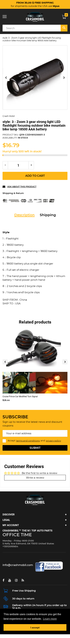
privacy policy (53, 440)
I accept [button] (35, 627)
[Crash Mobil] (35, 16)
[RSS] (23, 580)
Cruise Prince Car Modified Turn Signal (20, 396)
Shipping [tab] (48, 215)
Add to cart (35, 175)
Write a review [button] (35, 477)
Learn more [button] (50, 618)
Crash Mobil (9, 116)
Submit (35, 447)
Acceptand (34, 440)
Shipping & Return (13, 193)
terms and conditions (28, 440)
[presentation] (5, 361)
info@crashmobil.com (18, 565)
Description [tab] (24, 215)
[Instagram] (16, 580)
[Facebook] (3, 580)
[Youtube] (9, 580)
